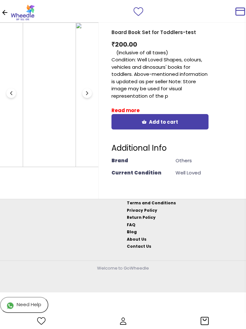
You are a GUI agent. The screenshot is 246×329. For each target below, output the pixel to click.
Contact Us (139, 246)
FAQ (131, 224)
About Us (136, 239)
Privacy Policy (142, 210)
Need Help (29, 304)
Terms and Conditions (151, 203)
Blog (132, 232)
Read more (125, 110)
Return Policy (141, 217)
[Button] (87, 93)
